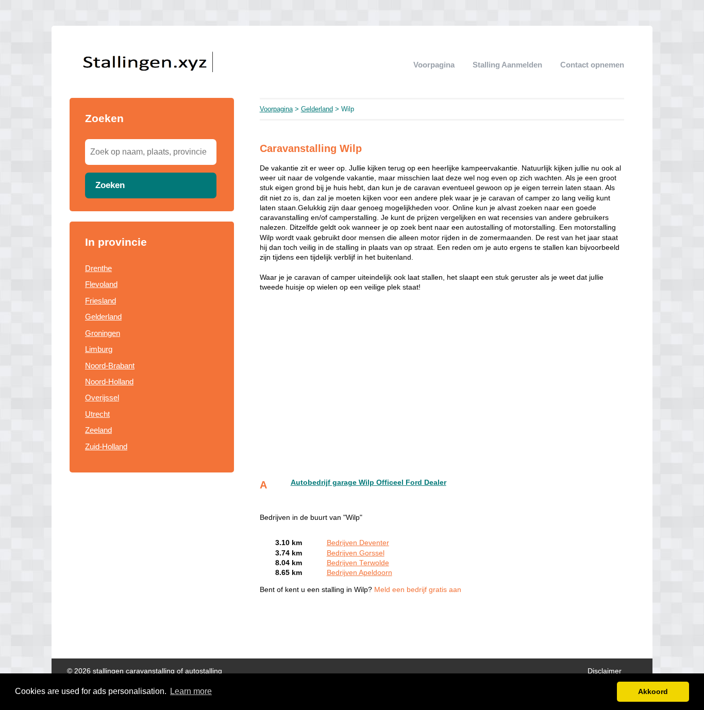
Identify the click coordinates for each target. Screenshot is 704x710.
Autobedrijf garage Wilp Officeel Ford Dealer (368, 482)
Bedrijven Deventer (358, 543)
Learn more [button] (191, 691)
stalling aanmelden (507, 64)
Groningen (102, 333)
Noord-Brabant (110, 365)
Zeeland (98, 430)
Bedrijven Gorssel (355, 553)
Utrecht (97, 414)
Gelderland (103, 316)
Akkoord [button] (653, 691)
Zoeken (110, 185)
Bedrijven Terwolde (358, 563)
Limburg (98, 349)
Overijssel (102, 397)
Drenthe (98, 268)
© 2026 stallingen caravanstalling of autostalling (144, 671)
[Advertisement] (152, 558)
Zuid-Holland (106, 446)
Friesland (100, 300)
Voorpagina (434, 64)
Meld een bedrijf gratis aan (417, 590)
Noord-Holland (109, 381)
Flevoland (101, 284)
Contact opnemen (592, 64)
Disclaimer (605, 671)
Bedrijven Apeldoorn (359, 573)
